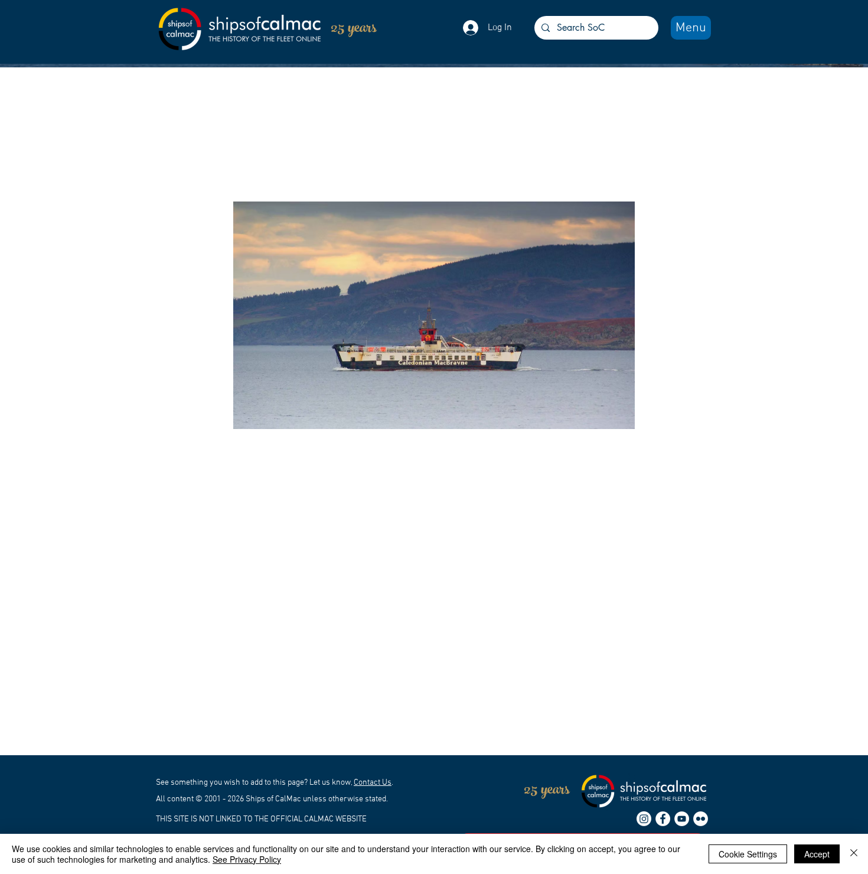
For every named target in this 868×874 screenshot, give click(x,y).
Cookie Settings (748, 854)
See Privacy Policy (247, 859)
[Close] (854, 854)
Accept (817, 854)
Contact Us (372, 783)
